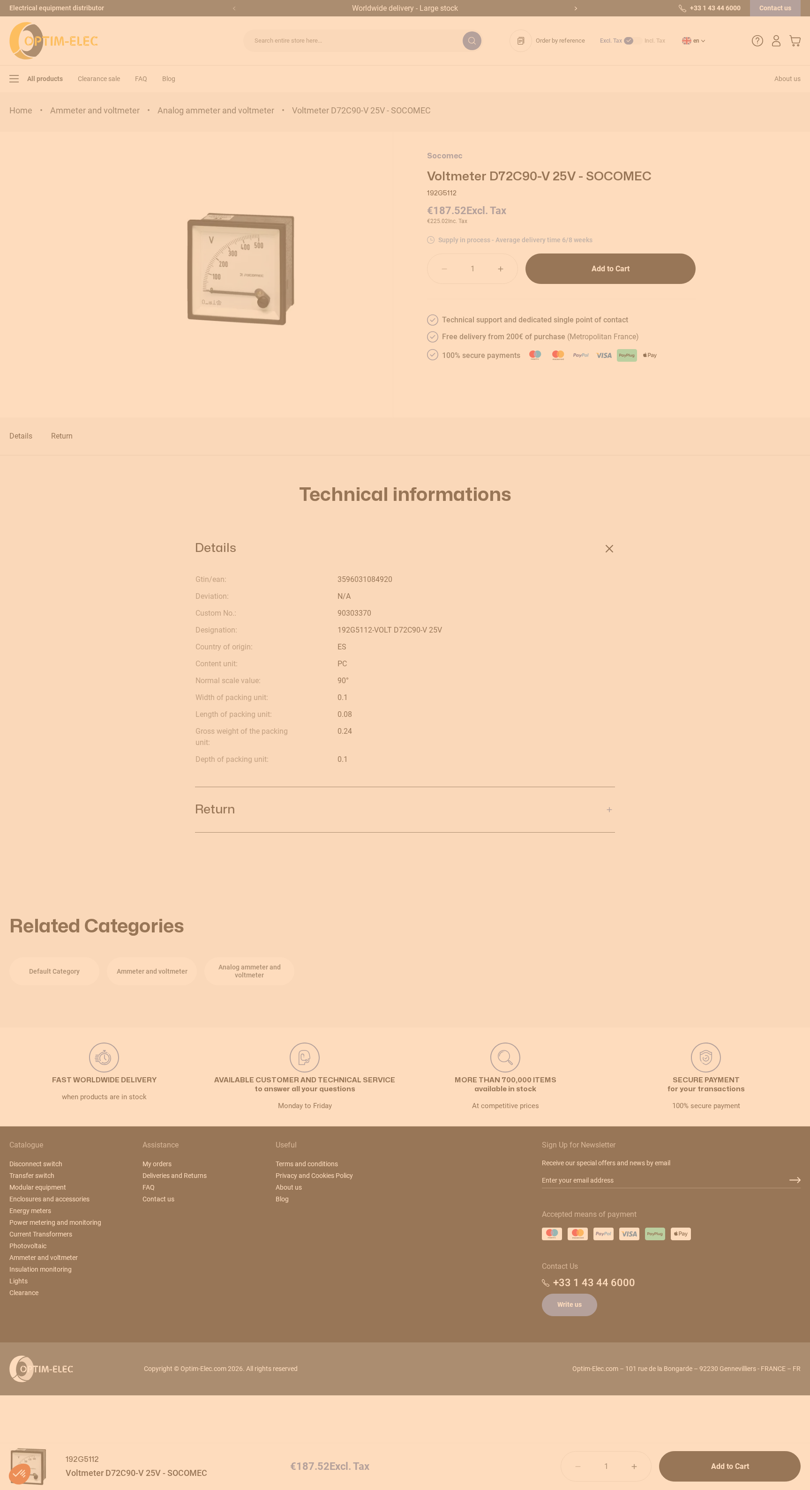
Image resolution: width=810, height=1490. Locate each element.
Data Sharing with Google (341, 773)
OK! (461, 819)
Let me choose (348, 819)
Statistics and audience (338, 781)
